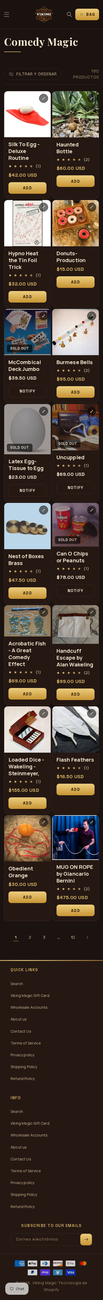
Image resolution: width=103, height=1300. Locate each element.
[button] (6, 14)
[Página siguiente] (87, 937)
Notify (27, 391)
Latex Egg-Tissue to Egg (26, 465)
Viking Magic (44, 1283)
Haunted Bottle (68, 148)
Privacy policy (22, 1054)
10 (73, 937)
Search (17, 983)
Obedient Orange (20, 872)
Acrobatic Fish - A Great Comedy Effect (27, 653)
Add (27, 187)
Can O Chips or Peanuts (72, 557)
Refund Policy (23, 1078)
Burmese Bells (75, 362)
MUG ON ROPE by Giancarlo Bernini (75, 874)
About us (19, 1019)
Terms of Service (26, 1043)
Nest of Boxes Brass (26, 560)
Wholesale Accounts (29, 1007)
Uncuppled (71, 457)
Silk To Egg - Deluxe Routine (24, 151)
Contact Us (21, 1031)
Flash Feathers (75, 759)
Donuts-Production (71, 257)
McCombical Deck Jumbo (24, 366)
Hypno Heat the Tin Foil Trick (23, 260)
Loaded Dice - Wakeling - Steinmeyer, (26, 766)
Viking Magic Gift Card (30, 995)
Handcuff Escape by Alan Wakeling (75, 658)
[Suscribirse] (86, 1239)
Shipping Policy (24, 1066)
